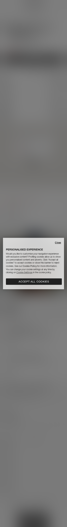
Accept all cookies (34, 281)
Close (58, 242)
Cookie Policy (30, 266)
